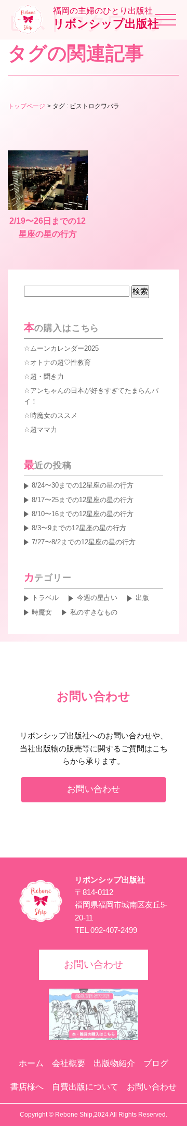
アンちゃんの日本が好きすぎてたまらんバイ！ (91, 396)
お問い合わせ (93, 789)
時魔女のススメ (53, 415)
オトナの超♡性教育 (60, 362)
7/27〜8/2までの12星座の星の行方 (84, 542)
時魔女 (42, 612)
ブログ (155, 1063)
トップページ (26, 106)
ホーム (31, 1063)
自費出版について (85, 1086)
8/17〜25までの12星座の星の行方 (82, 500)
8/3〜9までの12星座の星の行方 (79, 528)
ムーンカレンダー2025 (64, 348)
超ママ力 (43, 429)
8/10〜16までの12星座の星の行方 (82, 514)
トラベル (45, 598)
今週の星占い (97, 598)
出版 (142, 598)
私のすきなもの (93, 612)
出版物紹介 (114, 1063)
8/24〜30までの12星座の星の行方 (82, 485)
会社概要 (68, 1063)
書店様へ (27, 1086)
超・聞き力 (47, 376)
